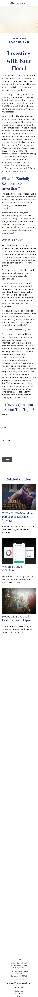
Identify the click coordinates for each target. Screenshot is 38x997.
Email (4, 427)
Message (6, 440)
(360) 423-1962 (21, 963)
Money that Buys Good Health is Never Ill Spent (17, 618)
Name (4, 414)
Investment (19, 994)
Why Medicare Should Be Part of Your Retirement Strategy (17, 516)
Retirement (19, 991)
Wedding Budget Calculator (12, 568)
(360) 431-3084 (21, 965)
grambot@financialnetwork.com (19, 983)
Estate (19, 996)
